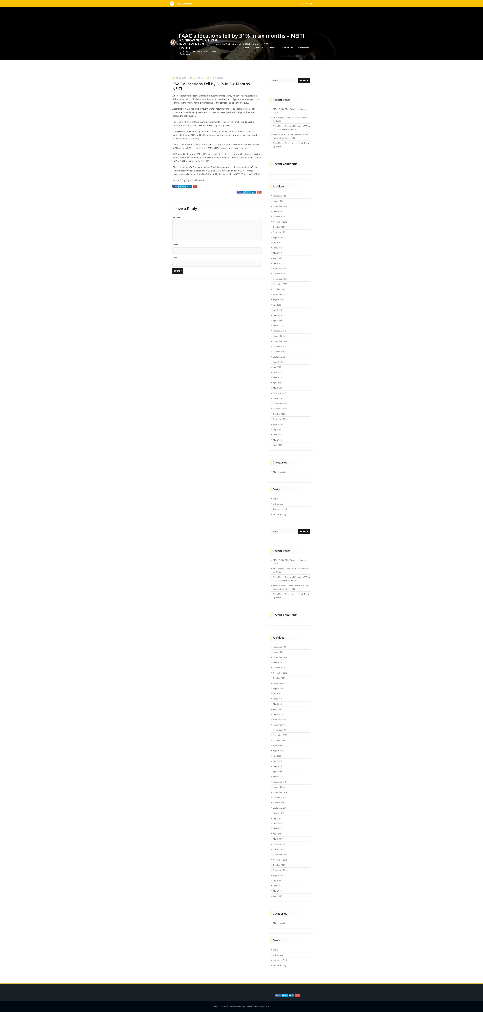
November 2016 (280, 408)
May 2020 (277, 211)
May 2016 (277, 440)
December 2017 (280, 341)
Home (246, 47)
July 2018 (277, 305)
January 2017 (279, 398)
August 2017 (278, 362)
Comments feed (280, 509)
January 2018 (279, 336)
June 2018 (277, 310)
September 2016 (280, 419)
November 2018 (280, 284)
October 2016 (279, 414)
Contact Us (303, 47)
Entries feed (278, 504)
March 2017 (278, 388)
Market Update (279, 472)
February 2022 (279, 195)
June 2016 (277, 434)
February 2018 (279, 330)
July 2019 (277, 242)
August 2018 (278, 299)
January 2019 (279, 273)
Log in (275, 498)
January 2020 (279, 216)
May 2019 (277, 253)
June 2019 (277, 247)
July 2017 (277, 367)
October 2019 (279, 227)
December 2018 (280, 279)
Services (272, 47)
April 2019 (277, 258)
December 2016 (280, 403)
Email (174, 257)
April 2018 (277, 320)
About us (258, 47)
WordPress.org (279, 514)
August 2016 (278, 424)
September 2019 (280, 232)
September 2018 (280, 294)
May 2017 (277, 377)
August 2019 (278, 237)
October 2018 (279, 289)
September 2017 (280, 357)
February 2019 (279, 268)
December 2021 (280, 206)
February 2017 (279, 393)
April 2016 (277, 445)
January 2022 (279, 201)
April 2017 (277, 382)
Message (176, 217)
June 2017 (277, 372)
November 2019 (280, 222)
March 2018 (278, 325)
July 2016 (277, 429)
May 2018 (277, 315)
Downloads (287, 47)
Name (175, 244)
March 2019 (278, 263)
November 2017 (280, 346)
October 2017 (279, 351)
